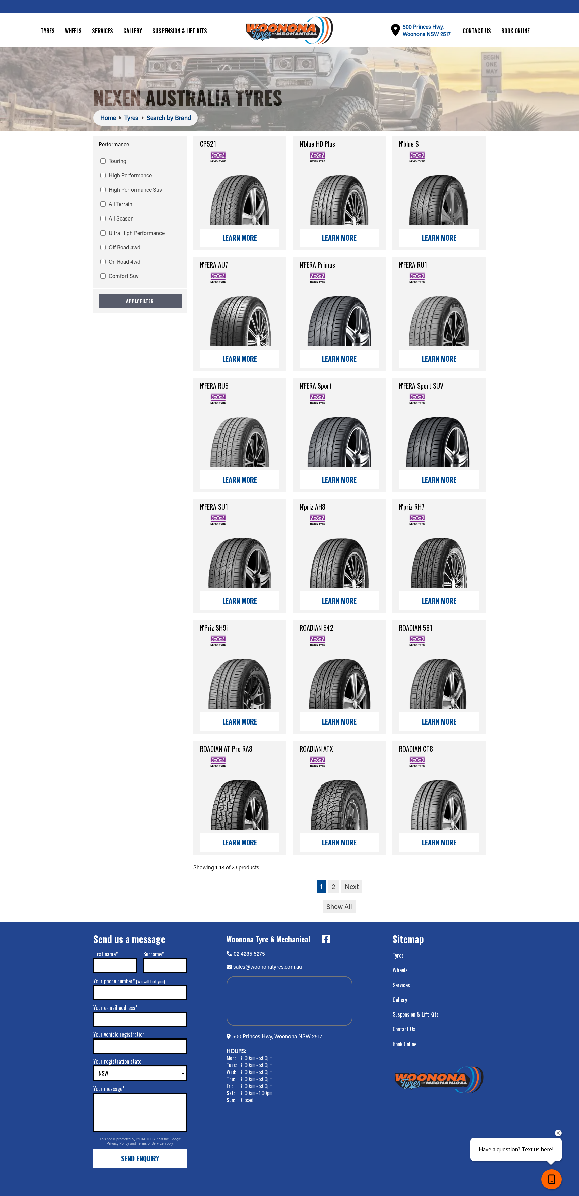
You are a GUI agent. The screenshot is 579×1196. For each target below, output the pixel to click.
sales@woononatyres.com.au (267, 966)
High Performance (130, 175)
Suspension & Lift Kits (179, 31)
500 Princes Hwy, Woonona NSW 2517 (277, 1036)
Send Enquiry (140, 1158)
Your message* (108, 1089)
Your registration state (117, 1061)
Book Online (515, 31)
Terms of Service (151, 1143)
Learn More (239, 238)
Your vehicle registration (119, 1034)
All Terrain (120, 203)
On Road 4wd (124, 261)
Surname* (153, 954)
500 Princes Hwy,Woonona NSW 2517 (427, 30)
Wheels (73, 31)
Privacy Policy (118, 1143)
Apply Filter (140, 300)
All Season (121, 218)
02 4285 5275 (249, 953)
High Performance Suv (135, 189)
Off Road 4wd (124, 247)
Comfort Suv (124, 275)
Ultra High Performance (137, 232)
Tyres (48, 31)
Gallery (132, 31)
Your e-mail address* (115, 1008)
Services (102, 31)
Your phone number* (129, 981)
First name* (105, 954)
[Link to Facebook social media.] (326, 939)
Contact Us (477, 31)
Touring (117, 160)
